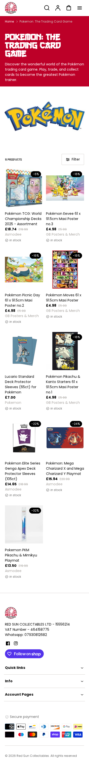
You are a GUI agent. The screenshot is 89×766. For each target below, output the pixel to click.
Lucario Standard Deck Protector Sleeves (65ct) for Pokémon (20, 384)
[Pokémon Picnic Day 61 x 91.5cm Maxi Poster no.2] (24, 269)
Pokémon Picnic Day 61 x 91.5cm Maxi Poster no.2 (22, 300)
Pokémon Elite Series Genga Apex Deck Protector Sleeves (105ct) (22, 471)
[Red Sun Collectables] (36, 613)
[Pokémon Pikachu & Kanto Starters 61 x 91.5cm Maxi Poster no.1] (65, 351)
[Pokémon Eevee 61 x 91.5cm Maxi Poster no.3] (65, 188)
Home (9, 21)
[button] (44, 667)
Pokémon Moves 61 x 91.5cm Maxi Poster (63, 298)
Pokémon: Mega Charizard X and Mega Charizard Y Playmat (65, 468)
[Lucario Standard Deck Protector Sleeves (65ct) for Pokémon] (24, 351)
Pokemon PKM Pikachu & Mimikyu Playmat (21, 555)
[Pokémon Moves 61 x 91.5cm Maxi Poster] (65, 269)
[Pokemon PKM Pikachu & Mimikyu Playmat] (24, 524)
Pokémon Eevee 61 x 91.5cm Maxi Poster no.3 (63, 218)
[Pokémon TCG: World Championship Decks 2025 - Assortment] (24, 188)
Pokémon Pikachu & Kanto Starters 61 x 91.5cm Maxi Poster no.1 (63, 384)
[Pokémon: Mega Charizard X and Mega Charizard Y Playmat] (65, 438)
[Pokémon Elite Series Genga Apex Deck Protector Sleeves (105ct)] (24, 438)
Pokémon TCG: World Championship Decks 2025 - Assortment (23, 218)
